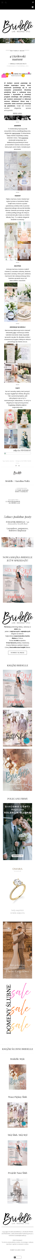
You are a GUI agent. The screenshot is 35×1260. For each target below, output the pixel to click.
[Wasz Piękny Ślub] (17, 1115)
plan (14, 332)
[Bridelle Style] (17, 1077)
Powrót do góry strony (17, 1250)
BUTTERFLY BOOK (17, 51)
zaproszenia (16, 133)
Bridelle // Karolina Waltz (18, 64)
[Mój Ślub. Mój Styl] (17, 1153)
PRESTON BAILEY (17, 1240)
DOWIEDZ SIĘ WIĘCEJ (17, 652)
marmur (12, 461)
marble (7, 461)
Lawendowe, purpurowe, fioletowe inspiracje (17, 529)
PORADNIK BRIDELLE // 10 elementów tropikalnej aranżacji (17, 524)
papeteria (17, 125)
